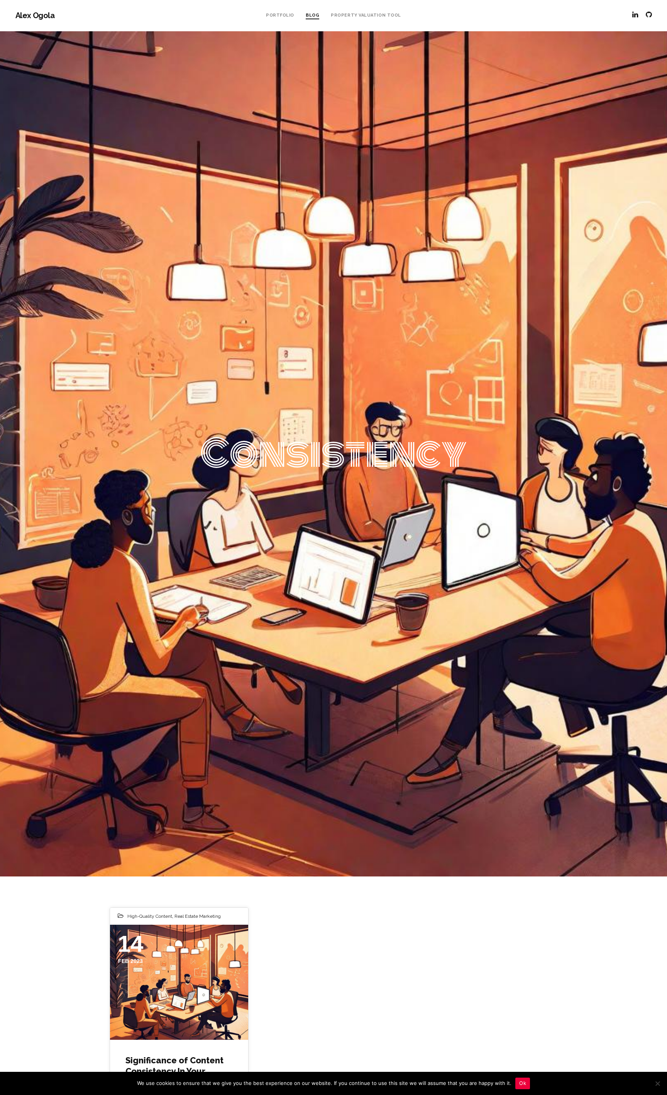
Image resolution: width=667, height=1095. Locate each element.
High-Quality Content (149, 916)
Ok (522, 1083)
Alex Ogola (34, 15)
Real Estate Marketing (197, 916)
